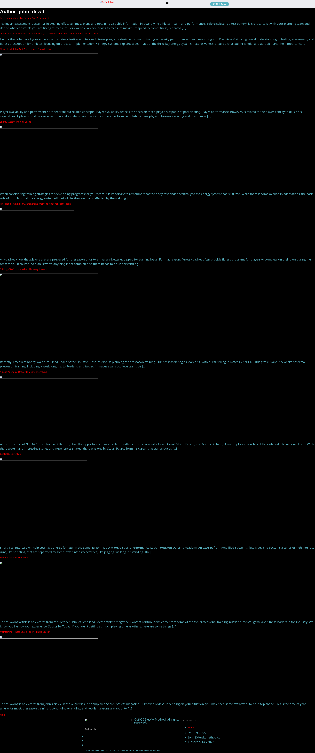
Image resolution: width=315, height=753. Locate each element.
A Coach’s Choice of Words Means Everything (23, 371)
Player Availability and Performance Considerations (26, 49)
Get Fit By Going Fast (10, 453)
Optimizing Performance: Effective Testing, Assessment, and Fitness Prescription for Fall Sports (49, 33)
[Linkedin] (86, 745)
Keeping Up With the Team (14, 557)
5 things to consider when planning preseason (24, 269)
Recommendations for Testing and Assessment (24, 17)
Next (4, 714)
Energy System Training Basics (15, 121)
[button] (167, 3)
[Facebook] (86, 736)
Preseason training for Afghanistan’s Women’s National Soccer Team (35, 203)
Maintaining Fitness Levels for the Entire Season (25, 631)
